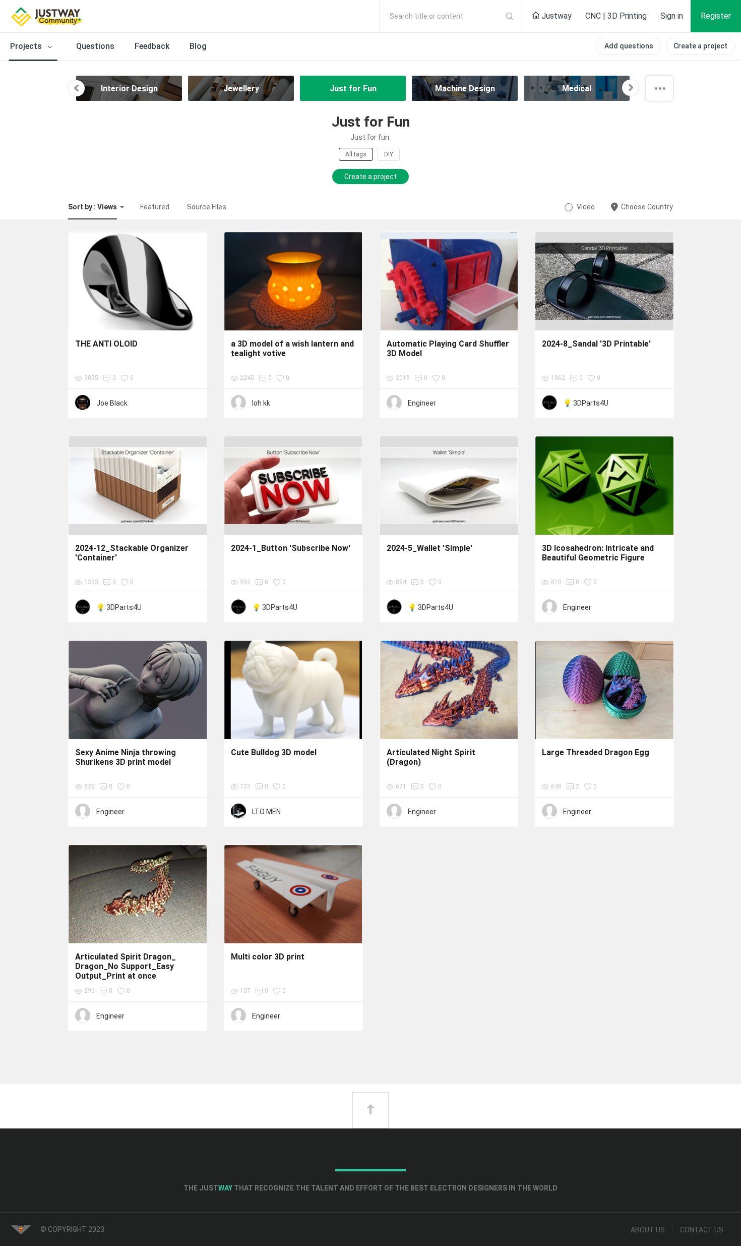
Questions (95, 46)
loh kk (261, 403)
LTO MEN (266, 812)
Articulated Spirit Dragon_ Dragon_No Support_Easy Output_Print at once (125, 966)
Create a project (700, 46)
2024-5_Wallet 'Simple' (429, 548)
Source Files (206, 207)
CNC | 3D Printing (616, 16)
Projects (27, 46)
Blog (198, 46)
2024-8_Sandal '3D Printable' (596, 344)
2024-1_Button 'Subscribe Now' (290, 548)
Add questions (628, 46)
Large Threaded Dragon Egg (595, 752)
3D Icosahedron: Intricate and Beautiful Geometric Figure (598, 552)
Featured (154, 207)
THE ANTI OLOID (106, 344)
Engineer (422, 403)
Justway (555, 16)
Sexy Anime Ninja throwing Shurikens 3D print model (125, 757)
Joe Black (112, 403)
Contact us (701, 1230)
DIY (388, 154)
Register (716, 16)
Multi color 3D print (267, 956)
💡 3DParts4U (585, 403)
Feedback (152, 46)
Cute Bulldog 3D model (274, 752)
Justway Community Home (73, 16)
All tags (355, 154)
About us (648, 1230)
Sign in (671, 16)
